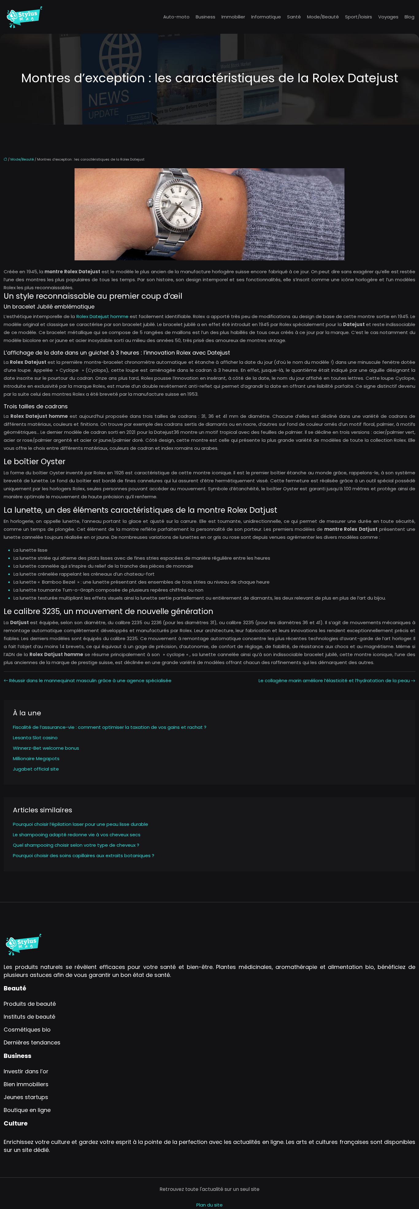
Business (205, 17)
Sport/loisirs (358, 17)
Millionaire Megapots (36, 758)
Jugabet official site (36, 769)
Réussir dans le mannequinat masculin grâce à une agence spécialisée (90, 680)
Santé (294, 17)
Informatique (266, 17)
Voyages (388, 17)
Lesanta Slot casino (35, 737)
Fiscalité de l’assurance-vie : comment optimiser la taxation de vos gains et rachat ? (109, 727)
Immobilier (233, 17)
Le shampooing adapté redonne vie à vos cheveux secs (76, 834)
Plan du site (209, 1205)
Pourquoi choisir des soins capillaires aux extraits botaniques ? (83, 855)
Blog (409, 17)
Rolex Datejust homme (102, 316)
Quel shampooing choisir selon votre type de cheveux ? (76, 845)
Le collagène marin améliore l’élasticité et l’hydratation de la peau (334, 680)
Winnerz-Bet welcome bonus (46, 748)
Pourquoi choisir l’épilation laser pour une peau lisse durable (80, 824)
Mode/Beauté (323, 17)
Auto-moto (176, 17)
